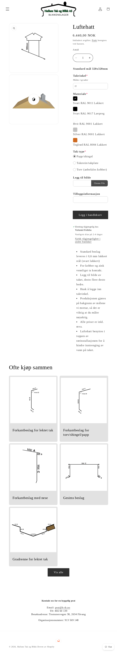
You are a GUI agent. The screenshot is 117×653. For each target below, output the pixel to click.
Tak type (79, 151)
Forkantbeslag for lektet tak (33, 430)
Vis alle (58, 572)
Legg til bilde (82, 177)
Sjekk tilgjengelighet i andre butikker (87, 240)
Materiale (80, 93)
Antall (76, 49)
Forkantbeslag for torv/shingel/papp (76, 432)
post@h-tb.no (62, 607)
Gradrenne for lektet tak (30, 559)
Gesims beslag (73, 498)
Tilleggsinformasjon (86, 193)
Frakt (94, 40)
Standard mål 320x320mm (90, 68)
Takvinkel (80, 75)
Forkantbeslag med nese (30, 498)
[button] (7, 9)
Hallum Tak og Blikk (27, 647)
